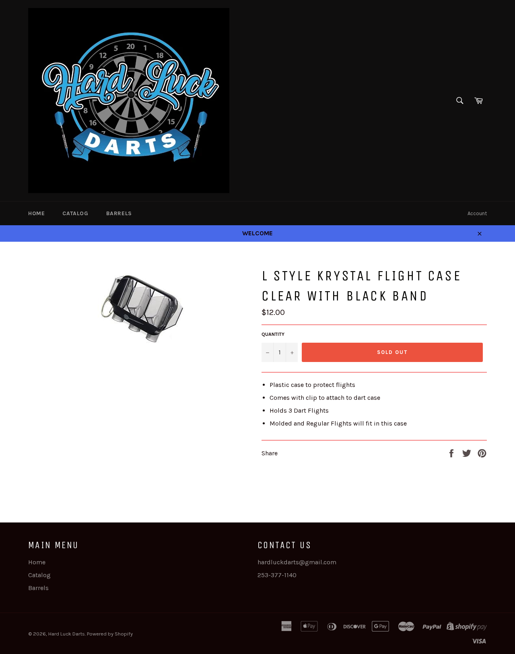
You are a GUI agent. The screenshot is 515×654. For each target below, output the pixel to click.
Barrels (119, 213)
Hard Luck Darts (66, 634)
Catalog (75, 213)
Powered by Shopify (110, 634)
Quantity (273, 334)
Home (36, 213)
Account (477, 213)
